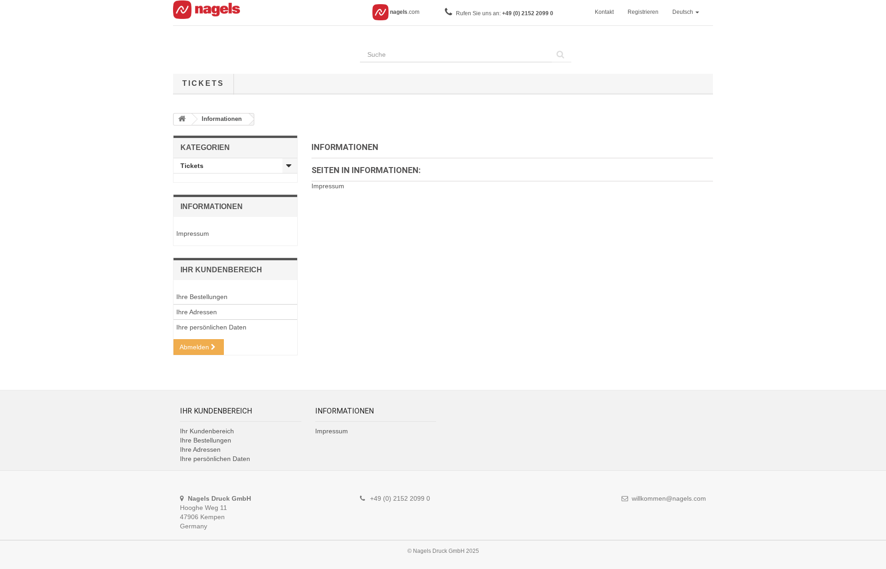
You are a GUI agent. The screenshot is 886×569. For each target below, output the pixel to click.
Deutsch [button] (683, 12)
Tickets (203, 83)
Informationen (211, 206)
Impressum (192, 233)
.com (404, 12)
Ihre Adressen (196, 312)
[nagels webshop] (210, 12)
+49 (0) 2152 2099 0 (527, 13)
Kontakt (604, 12)
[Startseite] (183, 119)
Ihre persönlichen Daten (211, 327)
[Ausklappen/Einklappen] (289, 166)
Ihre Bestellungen (201, 296)
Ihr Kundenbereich (221, 270)
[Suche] (561, 54)
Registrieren (643, 12)
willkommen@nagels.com (669, 498)
